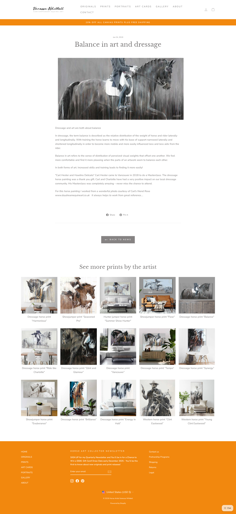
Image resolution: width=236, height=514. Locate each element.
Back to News (120, 239)
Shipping (153, 462)
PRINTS (105, 6)
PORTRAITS (123, 6)
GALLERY (162, 6)
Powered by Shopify (118, 503)
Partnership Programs (159, 457)
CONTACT (87, 12)
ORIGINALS (88, 6)
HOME (24, 451)
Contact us (154, 451)
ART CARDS (143, 6)
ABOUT (178, 6)
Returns (152, 467)
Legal (151, 472)
